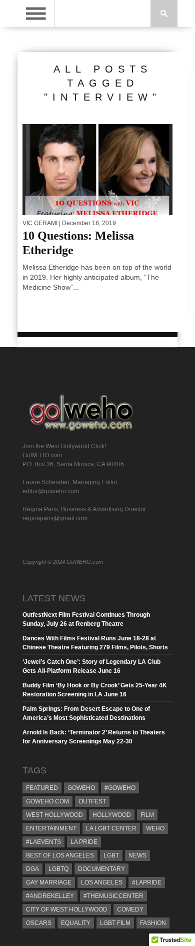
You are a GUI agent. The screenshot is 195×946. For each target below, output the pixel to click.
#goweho (120, 787)
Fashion (153, 922)
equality (75, 922)
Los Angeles (101, 882)
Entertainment (51, 828)
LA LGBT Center (111, 828)
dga (32, 868)
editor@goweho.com (50, 491)
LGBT (111, 855)
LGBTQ (58, 868)
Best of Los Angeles (60, 855)
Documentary (101, 868)
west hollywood (54, 814)
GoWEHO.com (47, 801)
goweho (81, 787)
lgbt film (115, 922)
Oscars (39, 922)
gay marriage (49, 882)
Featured (42, 787)
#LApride (147, 882)
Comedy (130, 909)
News (137, 855)
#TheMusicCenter (114, 895)
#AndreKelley (50, 895)
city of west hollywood (67, 909)
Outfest (92, 801)
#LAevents (43, 841)
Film (147, 814)
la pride (84, 841)
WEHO (155, 828)
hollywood (111, 814)
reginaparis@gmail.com (55, 518)
